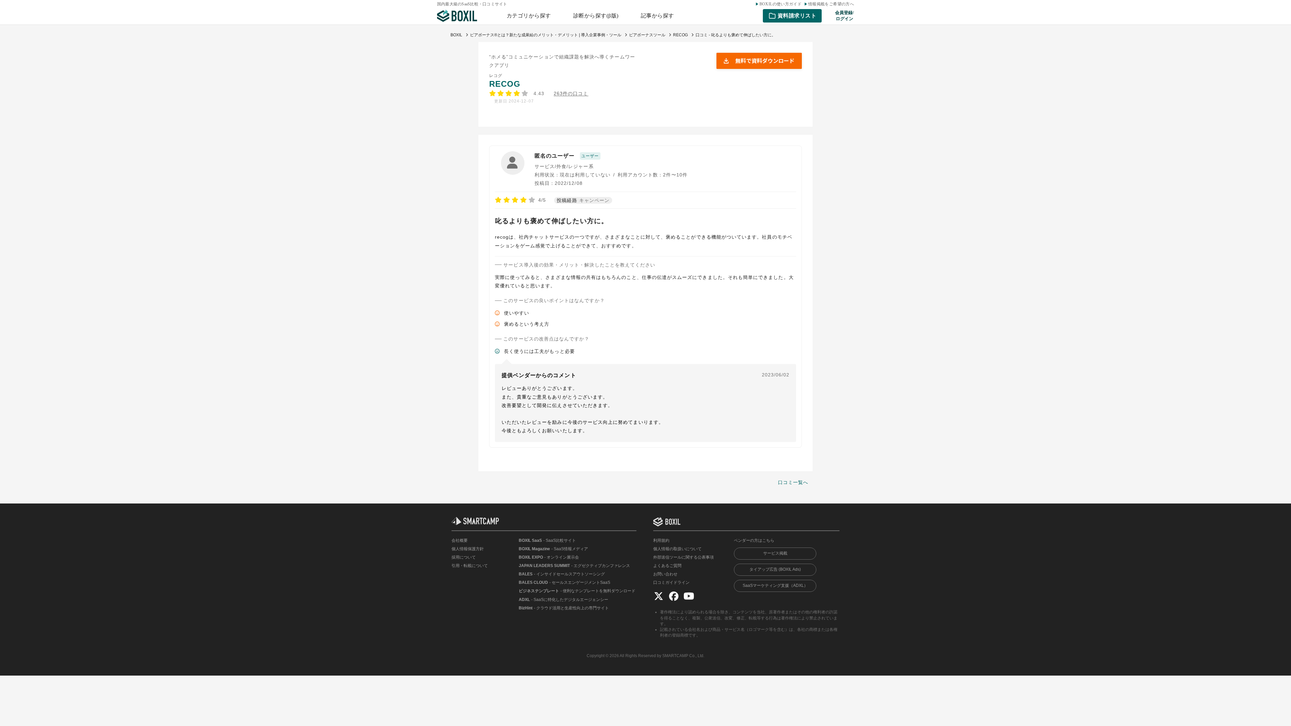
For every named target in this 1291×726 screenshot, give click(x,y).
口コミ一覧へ (793, 482)
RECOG (504, 83)
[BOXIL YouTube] (688, 596)
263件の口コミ (571, 93)
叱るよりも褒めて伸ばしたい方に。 (551, 221)
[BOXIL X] (658, 596)
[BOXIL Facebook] (673, 596)
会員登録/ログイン (844, 15)
